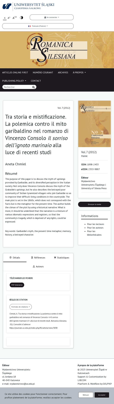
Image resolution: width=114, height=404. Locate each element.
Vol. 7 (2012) (64, 107)
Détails (16, 257)
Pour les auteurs (95, 227)
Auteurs (40, 266)
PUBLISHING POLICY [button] (13, 80)
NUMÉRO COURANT (43, 72)
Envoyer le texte (94, 204)
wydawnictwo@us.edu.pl (22, 383)
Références (39, 257)
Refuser (86, 395)
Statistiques (63, 257)
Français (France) (38, 26)
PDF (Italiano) (16, 285)
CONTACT (36, 80)
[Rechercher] (33, 87)
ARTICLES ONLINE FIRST (15, 72)
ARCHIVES (63, 72)
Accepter (101, 395)
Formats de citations (19, 307)
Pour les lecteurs (95, 224)
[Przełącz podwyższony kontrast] (21, 17)
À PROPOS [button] (78, 72)
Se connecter (52, 17)
